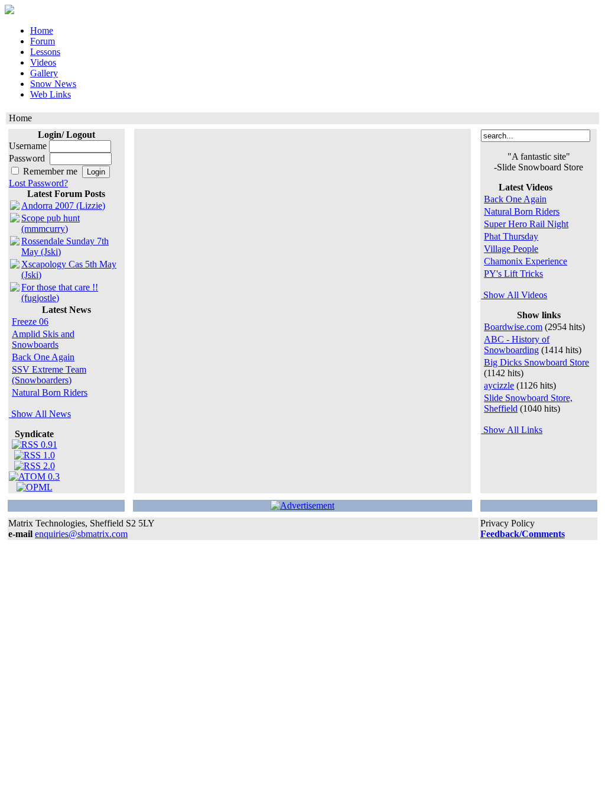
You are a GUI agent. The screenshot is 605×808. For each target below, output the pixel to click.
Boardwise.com (513, 327)
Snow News (53, 84)
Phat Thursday (511, 236)
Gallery (44, 73)
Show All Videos (514, 295)
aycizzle (499, 385)
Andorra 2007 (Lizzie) (63, 206)
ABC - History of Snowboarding (516, 344)
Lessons (45, 52)
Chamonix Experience (525, 261)
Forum (42, 41)
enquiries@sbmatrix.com (81, 534)
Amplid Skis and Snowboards (43, 339)
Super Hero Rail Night (526, 224)
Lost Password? (38, 183)
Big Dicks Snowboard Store (536, 362)
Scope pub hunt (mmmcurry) (50, 223)
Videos (43, 62)
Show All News (40, 414)
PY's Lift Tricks (513, 274)
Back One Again (43, 357)
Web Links (50, 94)
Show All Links (511, 430)
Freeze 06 (30, 321)
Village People (511, 249)
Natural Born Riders (49, 392)
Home (41, 30)
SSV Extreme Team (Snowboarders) (49, 374)
